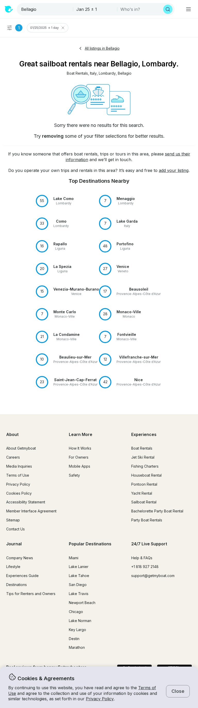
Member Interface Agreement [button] (31, 511)
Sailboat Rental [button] (143, 502)
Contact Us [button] (15, 529)
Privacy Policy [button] (100, 698)
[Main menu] (188, 9)
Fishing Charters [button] (145, 466)
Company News (19, 558)
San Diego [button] (78, 584)
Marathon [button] (77, 647)
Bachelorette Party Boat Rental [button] (157, 511)
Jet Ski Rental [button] (142, 457)
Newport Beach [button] (82, 602)
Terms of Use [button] (17, 475)
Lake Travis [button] (78, 593)
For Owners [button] (78, 457)
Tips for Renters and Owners (30, 593)
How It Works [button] (80, 448)
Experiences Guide (22, 575)
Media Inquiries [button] (19, 466)
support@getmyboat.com (153, 575)
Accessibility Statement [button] (25, 502)
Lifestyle (13, 566)
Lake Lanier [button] (78, 566)
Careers (13, 457)
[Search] (167, 9)
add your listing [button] (173, 170)
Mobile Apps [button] (79, 466)
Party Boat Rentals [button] (146, 520)
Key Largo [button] (77, 629)
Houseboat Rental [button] (146, 475)
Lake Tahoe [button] (79, 575)
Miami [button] (73, 558)
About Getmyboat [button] (21, 448)
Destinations (16, 584)
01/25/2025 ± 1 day (44, 28)
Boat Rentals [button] (141, 448)
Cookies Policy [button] (19, 493)
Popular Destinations (90, 543)
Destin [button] (74, 638)
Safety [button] (74, 475)
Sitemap (13, 520)
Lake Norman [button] (80, 620)
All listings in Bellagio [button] (102, 48)
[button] (77, 73)
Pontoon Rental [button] (144, 484)
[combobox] (45, 9)
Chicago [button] (76, 611)
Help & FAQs (141, 558)
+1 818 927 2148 (145, 566)
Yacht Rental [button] (141, 493)
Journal (14, 543)
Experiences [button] (143, 434)
